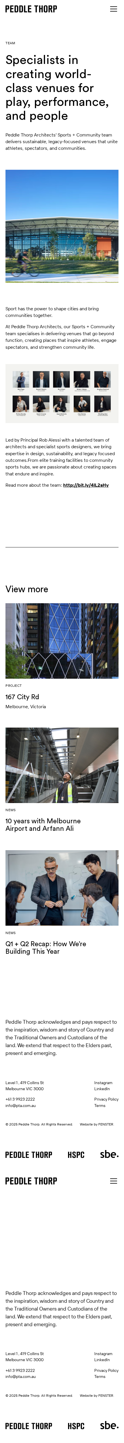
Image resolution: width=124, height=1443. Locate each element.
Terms (100, 1105)
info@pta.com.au (20, 1105)
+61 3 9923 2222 (20, 1099)
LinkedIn (102, 1088)
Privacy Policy (106, 1099)
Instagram (103, 1082)
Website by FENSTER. (97, 1124)
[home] (31, 9)
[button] (112, 9)
